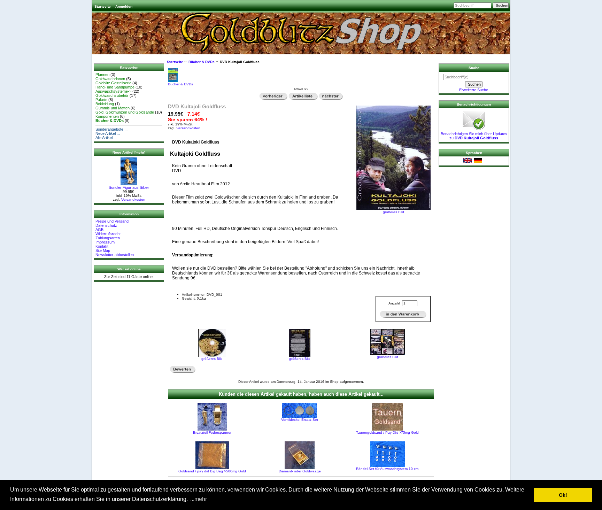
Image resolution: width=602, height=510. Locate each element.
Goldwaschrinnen (110, 79)
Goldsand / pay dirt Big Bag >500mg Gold (212, 471)
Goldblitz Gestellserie (113, 83)
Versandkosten (133, 199)
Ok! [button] (563, 495)
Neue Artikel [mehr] (129, 152)
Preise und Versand (112, 221)
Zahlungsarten (107, 238)
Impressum (105, 242)
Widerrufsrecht (108, 234)
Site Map (102, 250)
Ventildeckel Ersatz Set (299, 420)
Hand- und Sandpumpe (114, 87)
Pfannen (102, 74)
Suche (474, 68)
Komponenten (107, 116)
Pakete (101, 100)
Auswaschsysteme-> (113, 91)
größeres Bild (212, 359)
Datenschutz (106, 225)
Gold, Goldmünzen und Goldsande (124, 112)
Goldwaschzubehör (112, 95)
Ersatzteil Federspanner (212, 432)
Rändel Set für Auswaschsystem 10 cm (387, 469)
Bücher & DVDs (201, 62)
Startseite (102, 6)
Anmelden (123, 6)
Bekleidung (104, 104)
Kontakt (101, 246)
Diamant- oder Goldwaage (300, 471)
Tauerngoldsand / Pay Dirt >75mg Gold (387, 432)
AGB (99, 229)
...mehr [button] (198, 499)
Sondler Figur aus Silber (129, 187)
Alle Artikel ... (106, 138)
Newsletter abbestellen (114, 255)
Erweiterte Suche (473, 90)
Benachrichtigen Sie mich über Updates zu (474, 136)
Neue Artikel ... (107, 133)
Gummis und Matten (112, 108)
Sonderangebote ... (111, 129)
